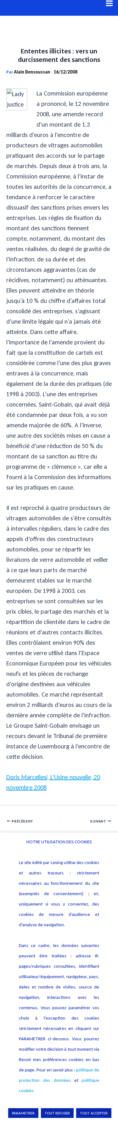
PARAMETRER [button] (23, 1113)
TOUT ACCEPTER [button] (94, 1113)
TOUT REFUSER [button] (57, 1113)
